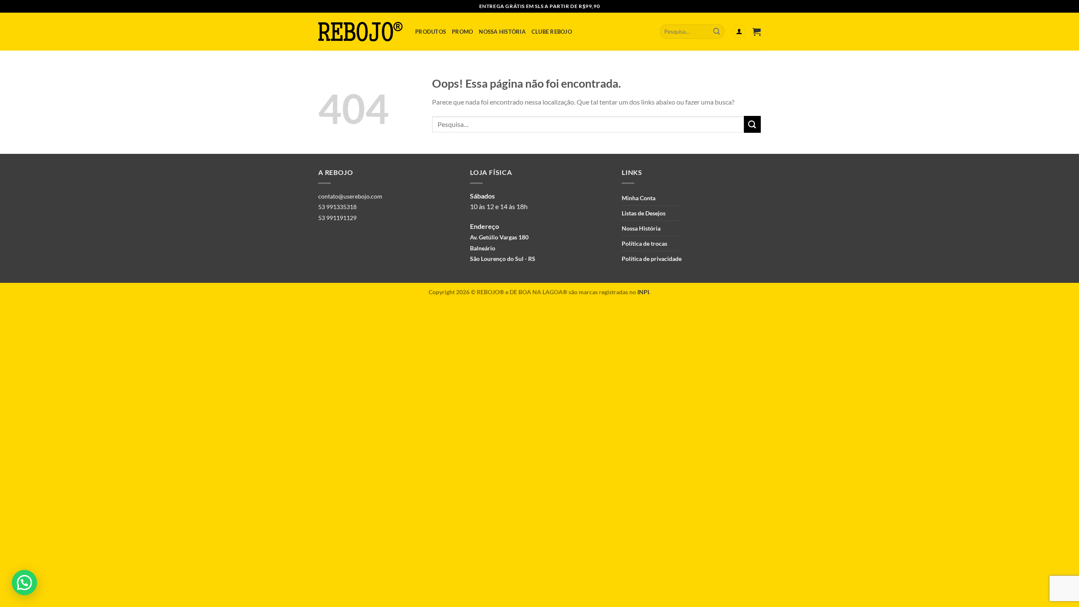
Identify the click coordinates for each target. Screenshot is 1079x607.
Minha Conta (638, 197)
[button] (24, 582)
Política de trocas (644, 243)
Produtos (430, 31)
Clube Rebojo (551, 31)
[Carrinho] (756, 31)
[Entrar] (739, 32)
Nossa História (502, 31)
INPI (643, 291)
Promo (462, 31)
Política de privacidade (652, 258)
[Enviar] (716, 31)
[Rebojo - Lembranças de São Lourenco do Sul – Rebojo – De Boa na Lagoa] (360, 31)
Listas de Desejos (644, 213)
